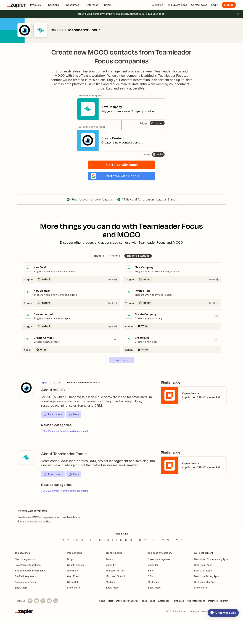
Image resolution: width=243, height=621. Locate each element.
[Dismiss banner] (238, 13)
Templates (178, 600)
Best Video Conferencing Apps (211, 559)
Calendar (153, 564)
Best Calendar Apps (205, 582)
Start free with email (121, 165)
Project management (159, 559)
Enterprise (164, 600)
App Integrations (196, 600)
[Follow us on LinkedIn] (36, 600)
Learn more (55, 414)
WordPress (73, 576)
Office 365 (73, 582)
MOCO (57, 382)
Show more (21, 587)
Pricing (101, 600)
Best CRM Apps (203, 570)
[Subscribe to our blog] (55, 600)
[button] (121, 176)
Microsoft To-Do (115, 570)
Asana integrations (25, 582)
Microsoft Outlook (116, 576)
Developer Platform (127, 600)
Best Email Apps (203, 564)
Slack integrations (25, 559)
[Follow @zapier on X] (42, 600)
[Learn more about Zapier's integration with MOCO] (26, 387)
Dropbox (72, 559)
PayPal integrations (25, 576)
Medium (110, 582)
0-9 (63, 540)
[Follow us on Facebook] (30, 600)
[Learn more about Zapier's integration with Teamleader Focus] (26, 457)
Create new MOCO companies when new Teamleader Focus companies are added (49, 519)
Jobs (152, 600)
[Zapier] (16, 4)
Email (151, 570)
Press (144, 600)
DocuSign (72, 570)
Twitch (109, 559)
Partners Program (218, 600)
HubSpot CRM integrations (30, 570)
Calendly (111, 564)
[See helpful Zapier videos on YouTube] (49, 600)
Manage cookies (199, 611)
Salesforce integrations (28, 564)
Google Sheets (75, 564)
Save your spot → (156, 13)
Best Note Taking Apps (206, 576)
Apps (44, 382)
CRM (151, 576)
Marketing (153, 582)
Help (76, 414)
